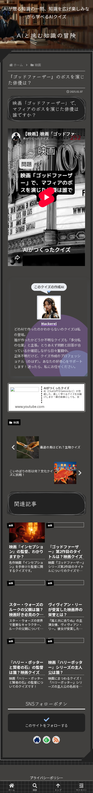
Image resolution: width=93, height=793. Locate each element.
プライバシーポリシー (46, 777)
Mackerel (49, 323)
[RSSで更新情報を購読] (56, 740)
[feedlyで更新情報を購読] (46, 740)
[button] (82, 685)
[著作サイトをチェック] (37, 740)
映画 (16, 422)
